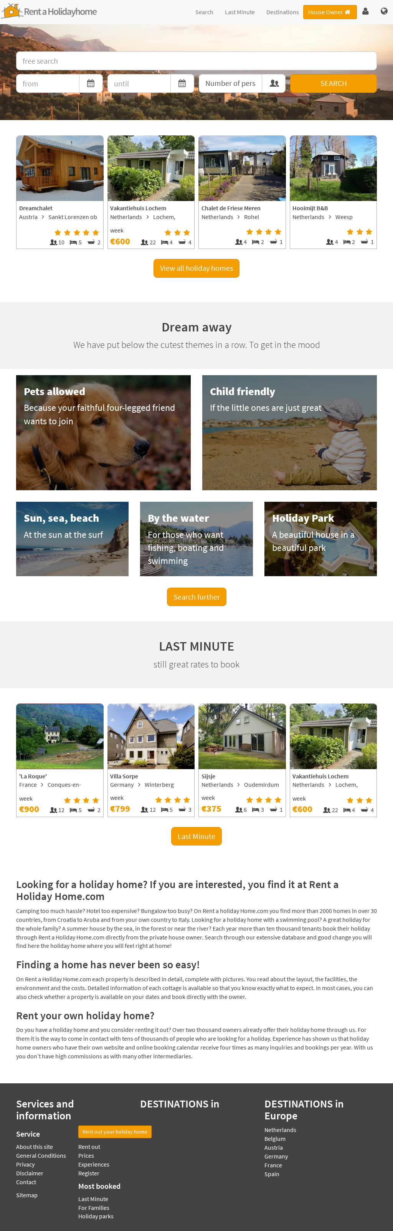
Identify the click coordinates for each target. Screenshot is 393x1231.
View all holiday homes (196, 268)
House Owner (325, 12)
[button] (365, 11)
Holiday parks (96, 1216)
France (273, 1165)
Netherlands (280, 1130)
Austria (273, 1147)
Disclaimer (29, 1173)
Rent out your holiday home (115, 1131)
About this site (34, 1146)
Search (204, 12)
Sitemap (27, 1195)
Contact (26, 1182)
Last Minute (240, 12)
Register (88, 1173)
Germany (276, 1156)
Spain (271, 1174)
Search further (196, 596)
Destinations (282, 12)
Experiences (93, 1164)
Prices (86, 1155)
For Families (93, 1207)
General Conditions (41, 1155)
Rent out (89, 1146)
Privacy (25, 1164)
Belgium (275, 1138)
